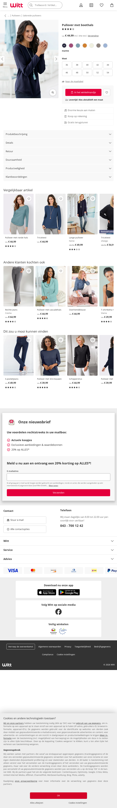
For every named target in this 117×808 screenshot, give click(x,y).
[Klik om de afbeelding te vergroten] (52, 92)
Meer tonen (53, 485)
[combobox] (49, 5)
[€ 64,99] (18, 286)
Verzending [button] (93, 35)
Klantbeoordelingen (16, 176)
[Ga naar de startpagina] (16, 5)
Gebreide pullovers (32, 15)
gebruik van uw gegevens (88, 723)
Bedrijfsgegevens (102, 646)
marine (65, 50)
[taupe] (98, 45)
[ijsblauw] (105, 45)
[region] (58, 760)
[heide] (71, 45)
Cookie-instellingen (78, 802)
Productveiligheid (15, 168)
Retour (9, 151)
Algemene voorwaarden (49, 646)
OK (58, 795)
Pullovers (16, 15)
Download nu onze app (58, 585)
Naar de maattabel (74, 81)
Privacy (67, 646)
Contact (8, 511)
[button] (5, 5)
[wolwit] (91, 45)
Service (8, 550)
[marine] (64, 45)
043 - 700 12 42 (71, 525)
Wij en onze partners (13, 723)
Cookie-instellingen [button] (66, 654)
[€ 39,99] (50, 355)
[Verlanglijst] (101, 5)
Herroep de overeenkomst (20, 646)
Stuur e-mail (17, 520)
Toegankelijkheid (83, 646)
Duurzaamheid (14, 159)
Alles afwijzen (36, 802)
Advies (7, 559)
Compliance (47, 654)
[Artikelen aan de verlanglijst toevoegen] (106, 92)
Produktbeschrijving (16, 134)
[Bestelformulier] (91, 5)
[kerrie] (84, 45)
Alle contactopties (20, 529)
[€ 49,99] (82, 214)
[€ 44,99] (18, 214)
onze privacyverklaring (26, 781)
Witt (6, 541)
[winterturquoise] (78, 45)
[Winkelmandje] (112, 5)
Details (9, 142)
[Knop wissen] (59, 5)
